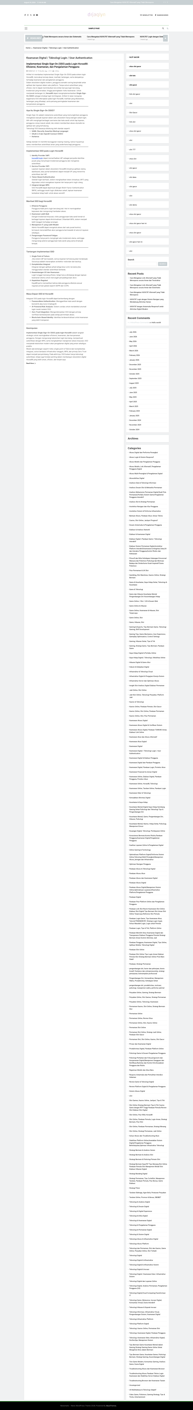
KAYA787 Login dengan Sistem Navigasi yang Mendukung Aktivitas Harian (126, 2)
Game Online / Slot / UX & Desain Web (143, 601)
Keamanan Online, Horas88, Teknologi (143, 784)
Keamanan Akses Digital (138, 721)
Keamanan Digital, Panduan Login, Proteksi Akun (147, 767)
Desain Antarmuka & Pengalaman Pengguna (145, 525)
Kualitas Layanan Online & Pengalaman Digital (146, 845)
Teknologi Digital (135, 1255)
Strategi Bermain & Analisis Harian (142, 1150)
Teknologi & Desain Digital (139, 1207)
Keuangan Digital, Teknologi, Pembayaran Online (147, 831)
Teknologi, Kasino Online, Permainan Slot (144, 1328)
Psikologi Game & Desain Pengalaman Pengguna (147, 1053)
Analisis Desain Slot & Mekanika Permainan (145, 488)
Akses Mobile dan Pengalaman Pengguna (144, 462)
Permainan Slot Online (137, 1027)
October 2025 (134, 374)
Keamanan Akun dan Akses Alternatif (143, 737)
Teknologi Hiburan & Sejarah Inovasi (142, 1307)
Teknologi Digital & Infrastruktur (141, 1260)
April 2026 (133, 346)
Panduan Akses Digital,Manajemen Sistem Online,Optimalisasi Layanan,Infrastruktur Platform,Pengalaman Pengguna (145, 889)
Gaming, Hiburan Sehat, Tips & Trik (142, 641)
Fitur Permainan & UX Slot (139, 570)
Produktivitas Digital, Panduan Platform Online (146, 1049)
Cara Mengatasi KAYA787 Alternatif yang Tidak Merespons (66, 37)
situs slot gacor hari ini (138, 223)
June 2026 (133, 337)
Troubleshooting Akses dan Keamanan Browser (147, 1369)
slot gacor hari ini (135, 242)
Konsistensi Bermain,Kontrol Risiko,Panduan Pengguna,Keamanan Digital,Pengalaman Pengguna (145, 838)
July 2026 (132, 332)
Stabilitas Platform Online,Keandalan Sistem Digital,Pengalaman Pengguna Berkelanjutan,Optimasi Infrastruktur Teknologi (146, 1142)
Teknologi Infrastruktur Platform (141, 1319)
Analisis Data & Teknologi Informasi (142, 483)
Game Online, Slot (136, 618)
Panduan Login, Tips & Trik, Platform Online (145, 928)
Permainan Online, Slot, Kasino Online (143, 1023)
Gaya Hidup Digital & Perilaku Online (142, 653)
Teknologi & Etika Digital (138, 1216)
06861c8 (31, 71)
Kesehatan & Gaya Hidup (138, 802)
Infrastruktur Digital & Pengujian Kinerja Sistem (146, 676)
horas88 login (37, 158)
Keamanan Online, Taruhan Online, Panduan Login (147, 788)
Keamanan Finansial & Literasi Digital (143, 772)
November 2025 (135, 369)
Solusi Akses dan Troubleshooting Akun (144, 1136)
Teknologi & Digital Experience (140, 1211)
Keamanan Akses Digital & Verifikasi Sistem (145, 725)
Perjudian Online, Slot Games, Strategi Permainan (147, 997)
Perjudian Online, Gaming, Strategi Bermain (145, 993)
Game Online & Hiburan (138, 606)
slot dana (132, 177)
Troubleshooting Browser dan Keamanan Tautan (147, 1381)
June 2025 (133, 392)
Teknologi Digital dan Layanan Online (143, 1281)
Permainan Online (135, 1014)
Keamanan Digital (135, 746)
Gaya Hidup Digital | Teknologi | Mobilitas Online (147, 658)
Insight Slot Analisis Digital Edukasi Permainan (146, 686)
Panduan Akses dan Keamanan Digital (143, 878)
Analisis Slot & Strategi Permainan (142, 502)
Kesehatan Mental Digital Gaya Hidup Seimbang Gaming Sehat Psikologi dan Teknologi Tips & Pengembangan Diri (147, 809)
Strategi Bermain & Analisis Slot (141, 1155)
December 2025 (135, 365)
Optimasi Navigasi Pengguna (140, 864)
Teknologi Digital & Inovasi (139, 1269)
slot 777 (132, 150)
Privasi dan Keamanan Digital (140, 1044)
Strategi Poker (134, 1188)
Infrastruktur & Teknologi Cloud (141, 672)
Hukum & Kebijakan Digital (139, 667)
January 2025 (134, 416)
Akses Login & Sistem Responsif (141, 457)
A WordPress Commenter (139, 322)
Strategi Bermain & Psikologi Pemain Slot (144, 1159)
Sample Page (94, 28)
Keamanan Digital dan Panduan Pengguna (144, 763)
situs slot (132, 159)
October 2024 (134, 430)
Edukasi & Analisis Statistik (139, 530)
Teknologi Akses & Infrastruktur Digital (143, 1239)
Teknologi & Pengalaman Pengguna (142, 1225)
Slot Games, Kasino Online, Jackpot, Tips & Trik (147, 1100)
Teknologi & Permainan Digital (140, 1230)
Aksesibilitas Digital (136, 478)
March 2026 (133, 351)
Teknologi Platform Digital (139, 1324)
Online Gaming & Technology (140, 850)
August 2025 (134, 383)
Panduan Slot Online (136, 950)
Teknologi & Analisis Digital (139, 1202)
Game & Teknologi (136, 589)
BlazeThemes (111, 1406)
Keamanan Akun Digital (138, 742)
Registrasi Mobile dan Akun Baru (141, 1070)
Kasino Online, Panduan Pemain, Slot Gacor (145, 707)
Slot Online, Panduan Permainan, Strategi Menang (147, 1127)
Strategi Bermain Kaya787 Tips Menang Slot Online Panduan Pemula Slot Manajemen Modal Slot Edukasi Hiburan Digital (148, 1166)
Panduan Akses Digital (137, 883)
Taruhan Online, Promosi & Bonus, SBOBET (145, 1197)
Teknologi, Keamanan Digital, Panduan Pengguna (147, 1333)
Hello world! (156, 323)
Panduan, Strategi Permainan (140, 964)
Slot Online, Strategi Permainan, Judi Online (145, 1131)
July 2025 (132, 388)
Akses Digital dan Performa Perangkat (143, 453)
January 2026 (134, 360)
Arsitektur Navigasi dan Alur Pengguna (143, 507)
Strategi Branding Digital (138, 1174)
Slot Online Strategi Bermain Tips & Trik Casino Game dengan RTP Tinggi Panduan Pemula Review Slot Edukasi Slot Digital (147, 1107)
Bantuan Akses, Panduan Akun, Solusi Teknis (146, 516)
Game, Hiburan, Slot (136, 622)
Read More (30, 363)
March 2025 (133, 406)
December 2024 (135, 420)
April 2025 (133, 402)
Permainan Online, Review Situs (141, 1018)
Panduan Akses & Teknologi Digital (142, 869)
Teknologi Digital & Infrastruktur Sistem (144, 1265)
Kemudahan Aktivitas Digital (139, 798)
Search (131, 259)
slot (130, 103)
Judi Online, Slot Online (138, 690)
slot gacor (133, 168)
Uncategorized (134, 1385)
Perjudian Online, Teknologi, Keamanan (143, 1002)
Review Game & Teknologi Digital (141, 1082)
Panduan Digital (135, 897)
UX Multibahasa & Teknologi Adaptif (142, 1390)
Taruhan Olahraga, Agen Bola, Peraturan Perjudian (147, 1193)
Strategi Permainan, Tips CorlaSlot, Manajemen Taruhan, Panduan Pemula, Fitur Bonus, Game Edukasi (147, 1180)
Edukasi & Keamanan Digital (139, 534)
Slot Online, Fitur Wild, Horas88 (140, 1115)
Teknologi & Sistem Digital (139, 1234)
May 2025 (132, 397)
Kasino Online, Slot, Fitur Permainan (142, 716)
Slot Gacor (133, 113)
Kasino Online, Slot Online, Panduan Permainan (146, 711)
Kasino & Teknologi (136, 702)
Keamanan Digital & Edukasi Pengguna (143, 758)
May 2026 (132, 341)
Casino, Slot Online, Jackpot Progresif (143, 520)
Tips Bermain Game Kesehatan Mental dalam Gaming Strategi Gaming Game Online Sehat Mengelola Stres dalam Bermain (146, 1347)
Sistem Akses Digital (137, 1091)
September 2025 (135, 378)
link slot (132, 122)
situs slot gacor (135, 131)
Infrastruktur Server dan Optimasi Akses (144, 681)
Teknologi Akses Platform (139, 1244)
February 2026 (134, 355)
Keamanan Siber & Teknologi (140, 793)
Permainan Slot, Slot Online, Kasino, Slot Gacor (146, 1039)
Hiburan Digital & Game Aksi (139, 662)
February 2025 (134, 411)
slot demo (133, 205)
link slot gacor (134, 94)
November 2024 (135, 425)
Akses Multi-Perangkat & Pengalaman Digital (146, 474)
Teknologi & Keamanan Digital (140, 1221)
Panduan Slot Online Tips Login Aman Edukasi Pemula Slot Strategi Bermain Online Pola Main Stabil (146, 956)
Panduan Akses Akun (137, 873)
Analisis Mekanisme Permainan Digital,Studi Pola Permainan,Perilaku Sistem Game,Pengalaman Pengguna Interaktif (147, 494)
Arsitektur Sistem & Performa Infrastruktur (145, 511)
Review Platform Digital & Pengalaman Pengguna (147, 1087)
